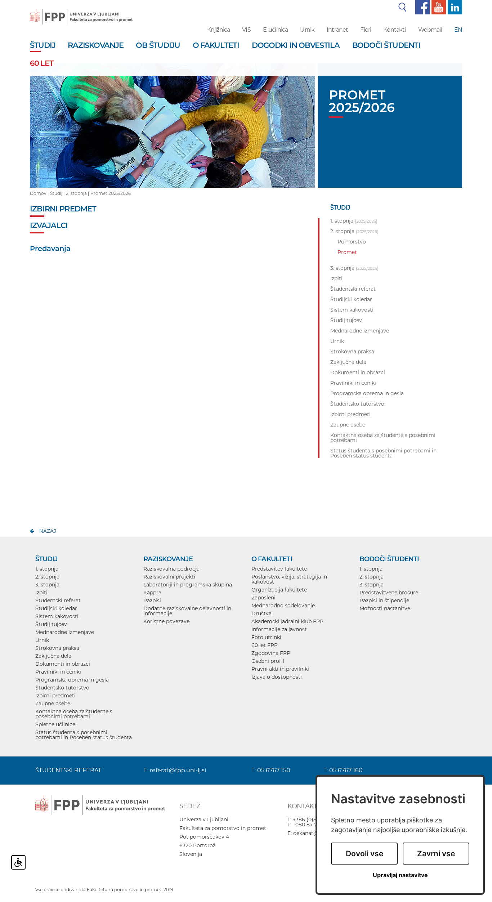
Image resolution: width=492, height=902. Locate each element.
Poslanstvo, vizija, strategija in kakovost (289, 579)
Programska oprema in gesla (72, 679)
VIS (246, 29)
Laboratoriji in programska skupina (187, 584)
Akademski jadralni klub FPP (287, 621)
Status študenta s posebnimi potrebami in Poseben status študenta (83, 735)
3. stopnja (47, 584)
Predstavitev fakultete (279, 569)
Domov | (40, 193)
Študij (56, 193)
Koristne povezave (166, 621)
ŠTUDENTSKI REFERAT (68, 770)
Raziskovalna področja (171, 569)
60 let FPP (264, 645)
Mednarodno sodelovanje (283, 605)
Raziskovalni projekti (169, 576)
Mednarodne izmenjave (64, 632)
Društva (261, 613)
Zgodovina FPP (270, 653)
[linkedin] (454, 7)
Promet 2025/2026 (110, 193)
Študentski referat (58, 600)
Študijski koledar (56, 608)
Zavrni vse (436, 853)
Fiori (365, 29)
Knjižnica (218, 29)
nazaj (47, 531)
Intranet (337, 29)
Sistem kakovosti (57, 616)
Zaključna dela (53, 656)
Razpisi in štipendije (384, 600)
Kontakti (394, 29)
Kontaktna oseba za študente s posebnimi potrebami (73, 714)
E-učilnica (275, 29)
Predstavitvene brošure (388, 592)
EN (458, 29)
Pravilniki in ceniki (58, 672)
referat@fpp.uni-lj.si (178, 770)
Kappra (152, 592)
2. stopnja (76, 193)
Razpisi (152, 600)
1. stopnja (46, 569)
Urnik (307, 29)
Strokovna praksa (57, 648)
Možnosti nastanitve (384, 608)
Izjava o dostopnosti (276, 677)
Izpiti (41, 592)
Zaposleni (263, 597)
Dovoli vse (364, 853)
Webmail (430, 29)
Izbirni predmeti (55, 695)
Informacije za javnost (279, 629)
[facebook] (421, 7)
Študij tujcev (51, 624)
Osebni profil (267, 661)
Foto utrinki (266, 637)
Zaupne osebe (52, 703)
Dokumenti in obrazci (62, 664)
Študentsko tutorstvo (62, 687)
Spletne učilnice (55, 724)
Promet (347, 252)
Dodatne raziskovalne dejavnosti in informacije (187, 611)
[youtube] (438, 7)
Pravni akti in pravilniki (280, 669)
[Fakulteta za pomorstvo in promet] (81, 11)
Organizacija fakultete (279, 589)
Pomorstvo (351, 241)
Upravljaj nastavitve (400, 875)
